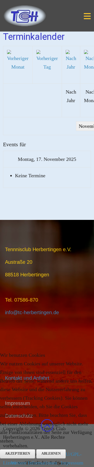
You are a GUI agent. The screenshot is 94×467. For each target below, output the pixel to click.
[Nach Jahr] (71, 60)
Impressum (72, 462)
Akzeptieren (17, 453)
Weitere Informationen (34, 462)
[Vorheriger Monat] (18, 60)
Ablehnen (51, 453)
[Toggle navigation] (87, 16)
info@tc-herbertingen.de (32, 312)
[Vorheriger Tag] (47, 60)
